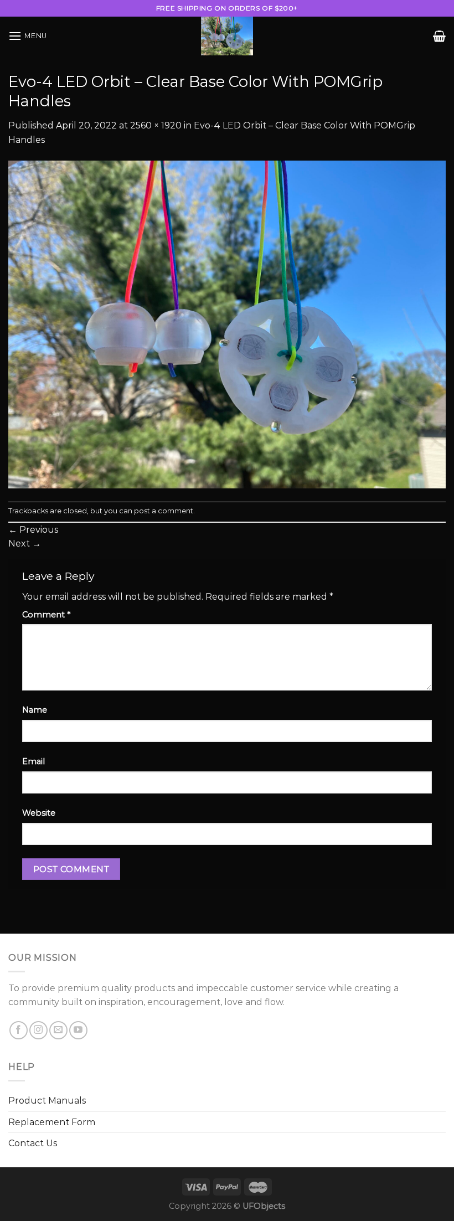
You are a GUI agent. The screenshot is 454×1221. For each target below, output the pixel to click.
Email (33, 761)
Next (24, 543)
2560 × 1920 (156, 125)
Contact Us (32, 1143)
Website (38, 813)
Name (34, 710)
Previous (33, 529)
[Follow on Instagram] (38, 1030)
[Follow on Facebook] (18, 1030)
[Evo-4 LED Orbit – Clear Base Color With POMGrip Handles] (227, 323)
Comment (46, 615)
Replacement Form (51, 1122)
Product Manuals (47, 1100)
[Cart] (439, 36)
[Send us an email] (58, 1030)
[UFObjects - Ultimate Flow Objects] (227, 36)
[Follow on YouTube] (78, 1030)
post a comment (163, 511)
